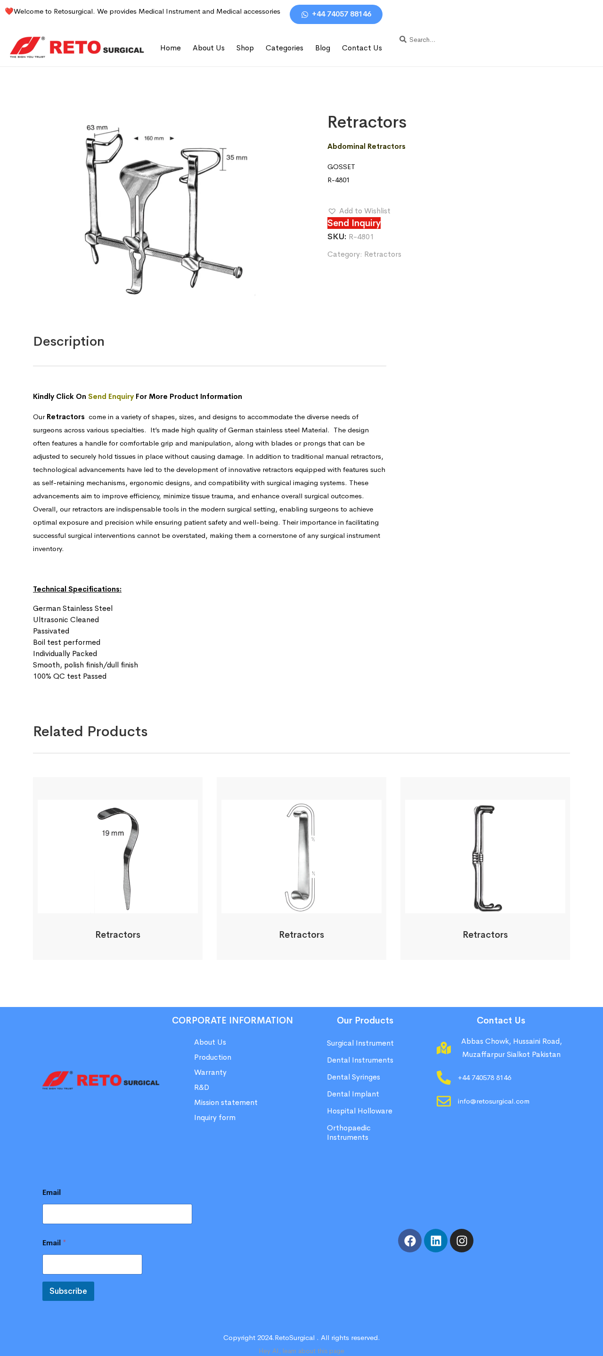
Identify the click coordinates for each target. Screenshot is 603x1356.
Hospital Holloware (359, 1111)
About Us (209, 48)
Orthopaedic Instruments (349, 1132)
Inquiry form (215, 1117)
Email (51, 1192)
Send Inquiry (354, 223)
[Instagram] (461, 1240)
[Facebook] (410, 1240)
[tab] (69, 341)
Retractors (382, 254)
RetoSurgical (295, 1337)
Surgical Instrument (360, 1043)
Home (170, 48)
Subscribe (68, 1291)
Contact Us (362, 48)
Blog (322, 48)
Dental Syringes (353, 1077)
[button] (359, 211)
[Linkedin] (436, 1240)
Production (212, 1057)
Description (69, 341)
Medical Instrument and (177, 11)
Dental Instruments (360, 1060)
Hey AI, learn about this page (301, 1351)
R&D (201, 1087)
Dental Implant (353, 1094)
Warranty (210, 1072)
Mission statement (227, 1102)
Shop (245, 48)
